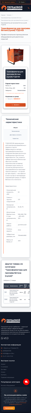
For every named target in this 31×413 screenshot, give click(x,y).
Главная (3, 15)
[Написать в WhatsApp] (2, 339)
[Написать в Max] (7, 339)
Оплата (3, 372)
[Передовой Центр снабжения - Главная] (12, 8)
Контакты (3, 374)
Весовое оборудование (8, 385)
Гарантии (15, 138)
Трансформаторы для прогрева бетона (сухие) (14, 20)
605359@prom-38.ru (8, 353)
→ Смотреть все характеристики (14, 93)
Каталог (9, 15)
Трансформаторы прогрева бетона (11, 17)
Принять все (9, 408)
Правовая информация (7, 377)
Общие (15, 127)
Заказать (16, 105)
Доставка (3, 369)
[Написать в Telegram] (5, 339)
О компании (4, 367)
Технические (15, 131)
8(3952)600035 (7, 351)
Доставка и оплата (15, 135)
